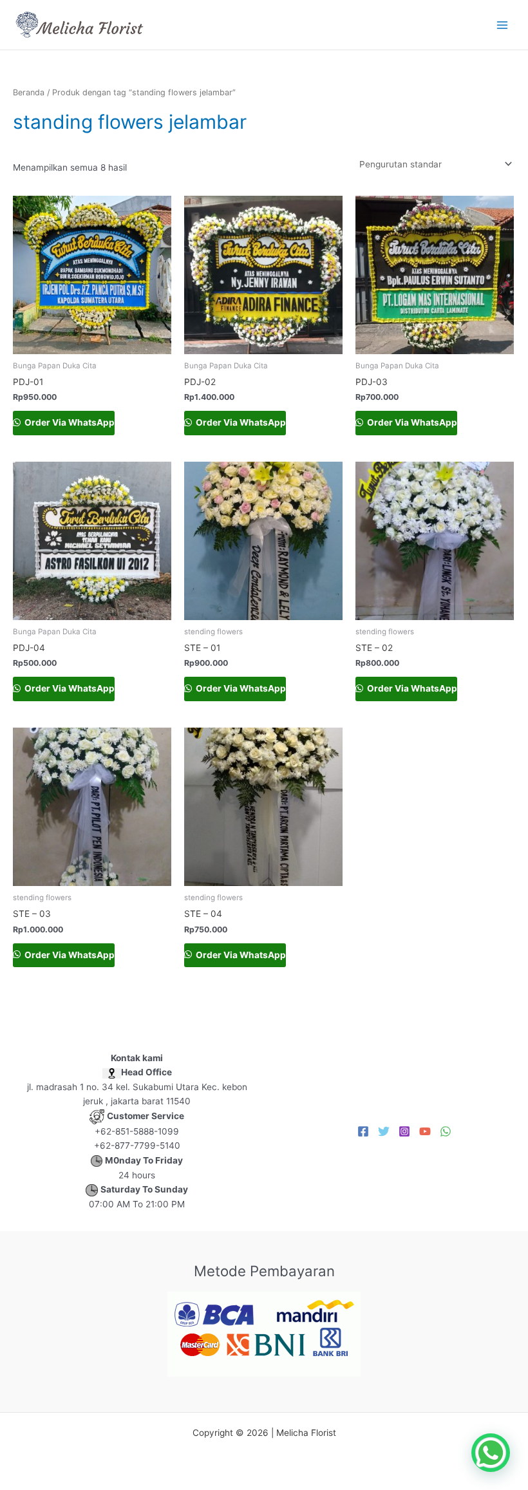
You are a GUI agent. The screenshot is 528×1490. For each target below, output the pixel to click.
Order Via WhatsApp (69, 422)
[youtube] (425, 1131)
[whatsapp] (445, 1131)
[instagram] (404, 1131)
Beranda (28, 92)
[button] (490, 1452)
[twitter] (383, 1131)
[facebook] (363, 1131)
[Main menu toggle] (502, 24)
